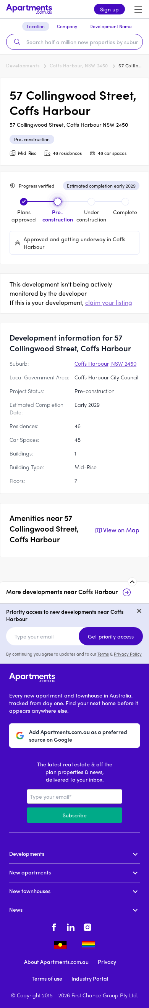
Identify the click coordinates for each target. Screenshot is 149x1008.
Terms (103, 654)
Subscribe (75, 815)
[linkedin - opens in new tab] (70, 926)
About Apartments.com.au (56, 961)
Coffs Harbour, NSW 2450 (79, 65)
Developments (22, 65)
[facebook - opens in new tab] (53, 926)
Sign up (109, 9)
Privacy (107, 961)
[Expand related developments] (132, 581)
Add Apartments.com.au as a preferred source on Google (78, 735)
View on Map (121, 529)
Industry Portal (89, 978)
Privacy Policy (128, 654)
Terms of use (47, 978)
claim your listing (108, 302)
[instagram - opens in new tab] (87, 926)
